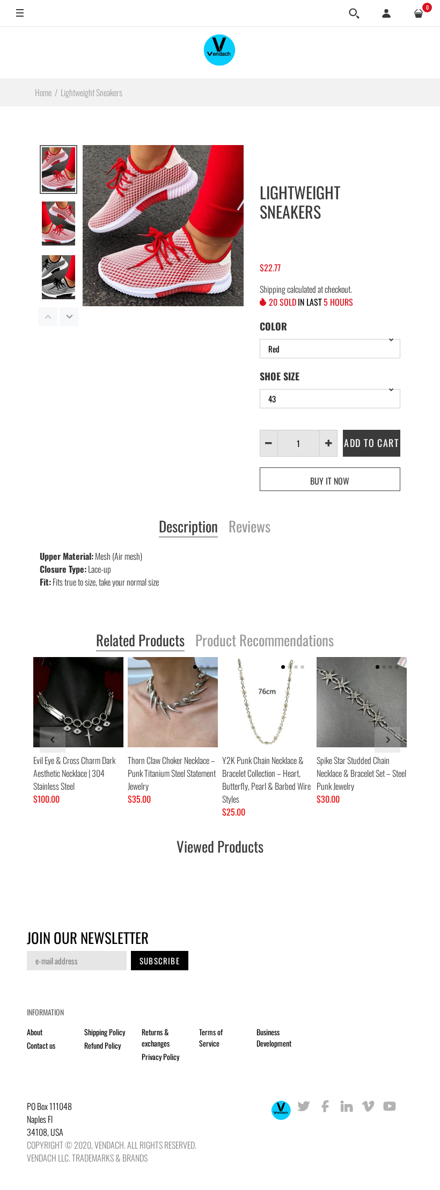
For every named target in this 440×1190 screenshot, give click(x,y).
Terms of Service (211, 1037)
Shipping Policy (104, 1031)
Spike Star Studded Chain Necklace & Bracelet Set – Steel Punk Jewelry (361, 773)
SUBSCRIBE (160, 961)
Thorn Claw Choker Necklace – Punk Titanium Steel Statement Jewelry (172, 773)
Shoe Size (279, 376)
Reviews (249, 527)
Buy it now (329, 480)
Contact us (41, 1045)
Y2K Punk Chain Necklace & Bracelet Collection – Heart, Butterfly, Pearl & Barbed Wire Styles (266, 779)
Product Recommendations (264, 641)
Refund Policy (102, 1045)
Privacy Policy (160, 1056)
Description (188, 527)
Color (273, 326)
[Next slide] (387, 740)
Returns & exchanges (156, 1037)
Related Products (140, 641)
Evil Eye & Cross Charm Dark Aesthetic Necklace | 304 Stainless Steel (74, 773)
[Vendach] (220, 52)
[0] (418, 13)
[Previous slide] (52, 740)
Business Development (273, 1037)
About (34, 1031)
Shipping (272, 289)
